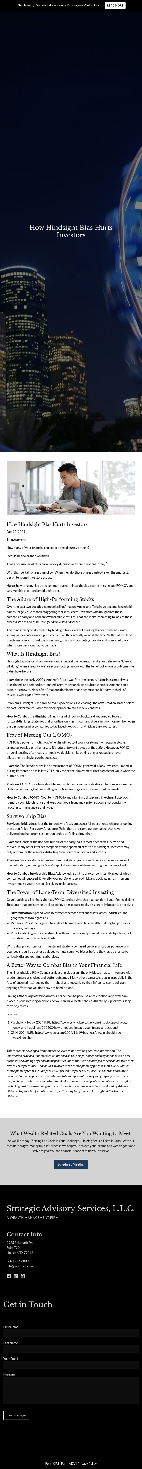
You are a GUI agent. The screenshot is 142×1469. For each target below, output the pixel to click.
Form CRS (52, 1463)
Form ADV (68, 1463)
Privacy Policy (87, 1463)
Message (23, 1375)
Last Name (10, 1343)
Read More (115, 5)
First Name (10, 1327)
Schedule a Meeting (71, 1164)
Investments (18, 539)
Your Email (25, 1359)
